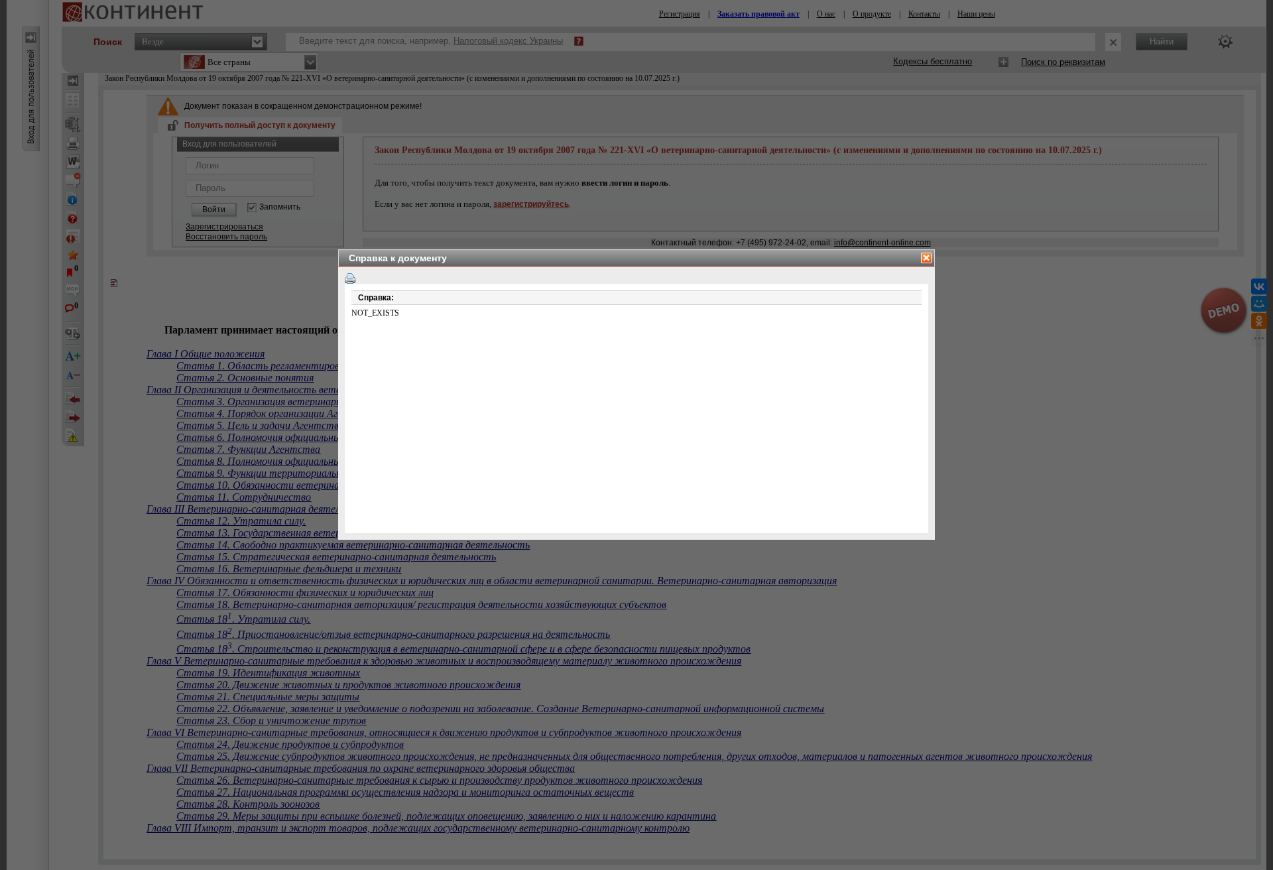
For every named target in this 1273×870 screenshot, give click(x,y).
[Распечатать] (350, 278)
